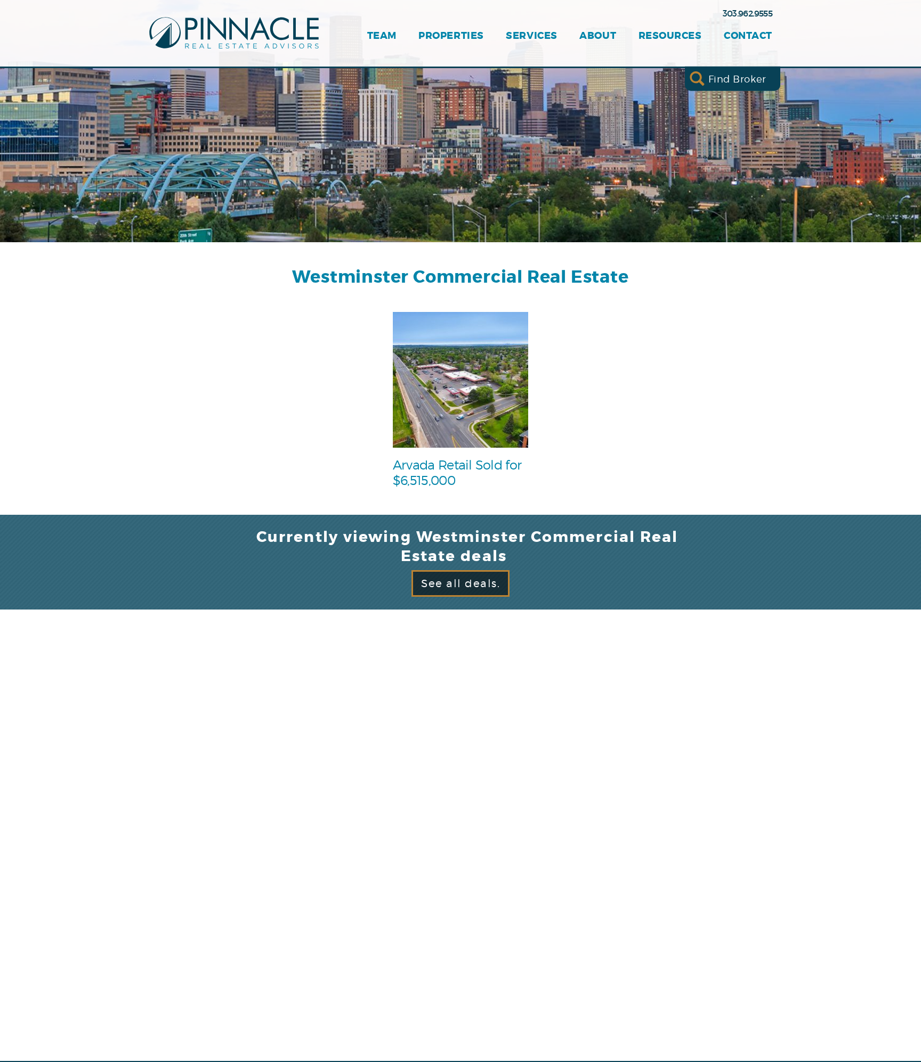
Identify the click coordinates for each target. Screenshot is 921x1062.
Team (382, 36)
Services (531, 36)
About (597, 36)
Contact (748, 36)
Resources (670, 36)
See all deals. (460, 583)
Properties (450, 36)
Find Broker (737, 78)
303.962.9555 (747, 13)
